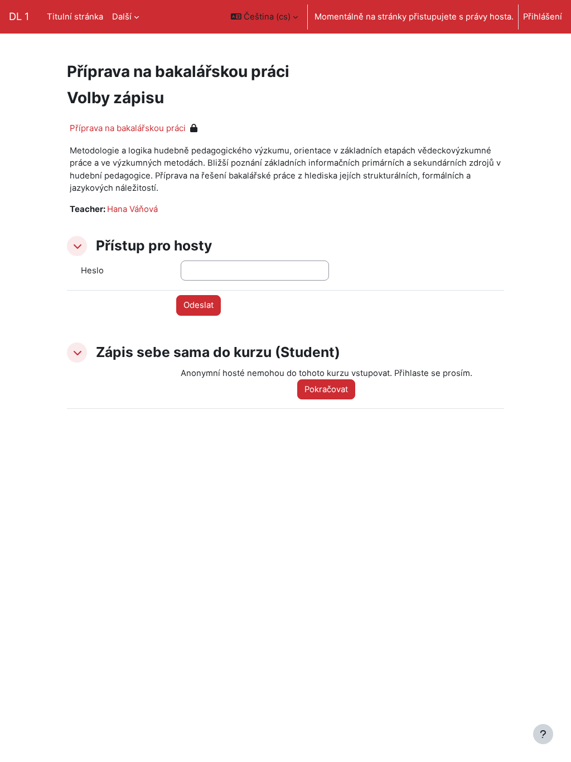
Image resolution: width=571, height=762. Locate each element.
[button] (264, 16)
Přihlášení (542, 17)
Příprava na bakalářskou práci (128, 128)
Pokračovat (326, 389)
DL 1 (19, 16)
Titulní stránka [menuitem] (75, 17)
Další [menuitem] (122, 17)
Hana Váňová (132, 209)
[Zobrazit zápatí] (543, 734)
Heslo (92, 271)
